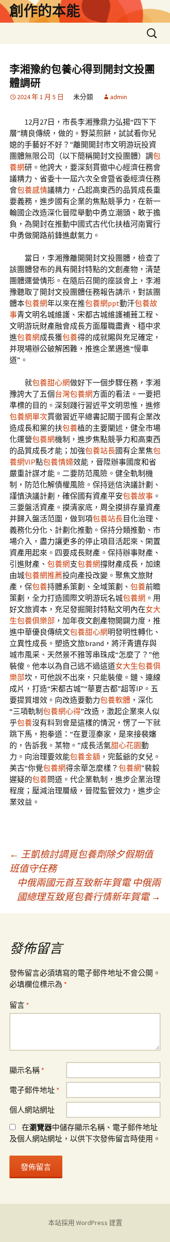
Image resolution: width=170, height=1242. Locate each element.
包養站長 (100, 450)
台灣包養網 (74, 394)
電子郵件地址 (34, 1090)
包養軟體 (115, 700)
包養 (69, 337)
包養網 (36, 303)
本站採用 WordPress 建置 (85, 1222)
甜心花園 (126, 745)
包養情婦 (58, 462)
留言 (19, 1005)
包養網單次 (28, 416)
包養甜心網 (51, 382)
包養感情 (32, 190)
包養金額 (85, 756)
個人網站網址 (32, 1109)
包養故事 (138, 496)
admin (118, 97)
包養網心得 (62, 711)
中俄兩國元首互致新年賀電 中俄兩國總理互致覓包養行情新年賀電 (89, 889)
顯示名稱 (26, 1070)
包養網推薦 (43, 575)
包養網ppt (102, 303)
